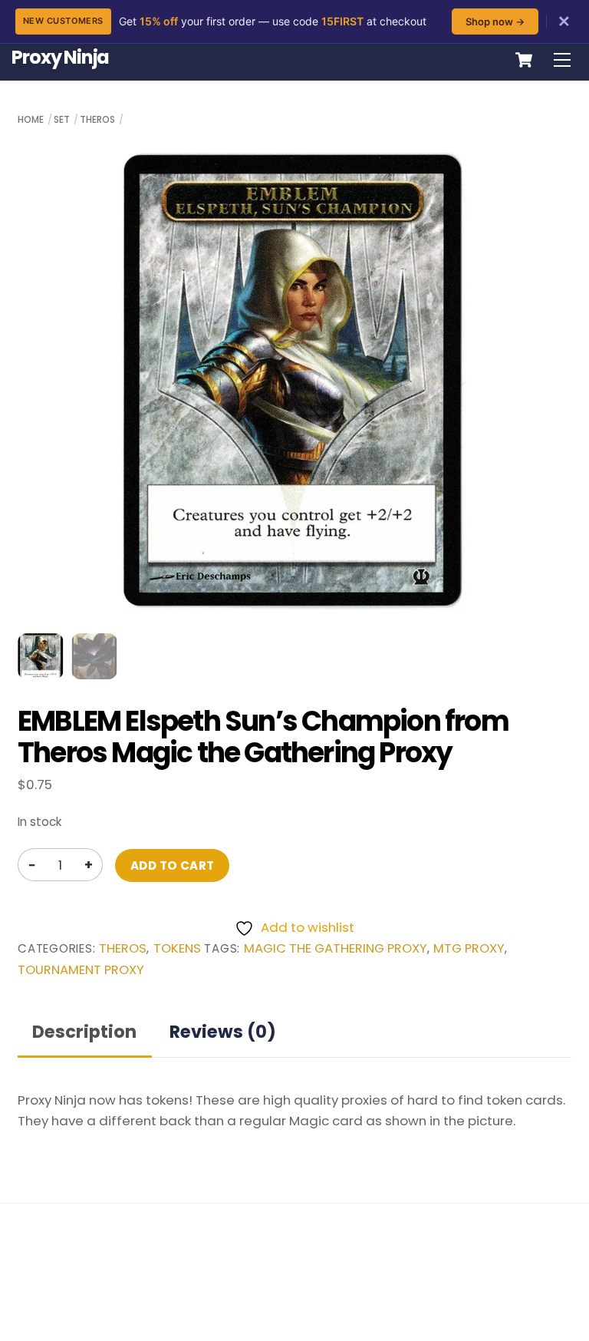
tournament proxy (81, 970)
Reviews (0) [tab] (222, 1031)
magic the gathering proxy (335, 948)
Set (62, 119)
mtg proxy (469, 948)
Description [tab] (84, 1031)
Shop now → (495, 21)
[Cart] (523, 60)
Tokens (177, 948)
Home (31, 119)
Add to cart (172, 865)
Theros (97, 119)
